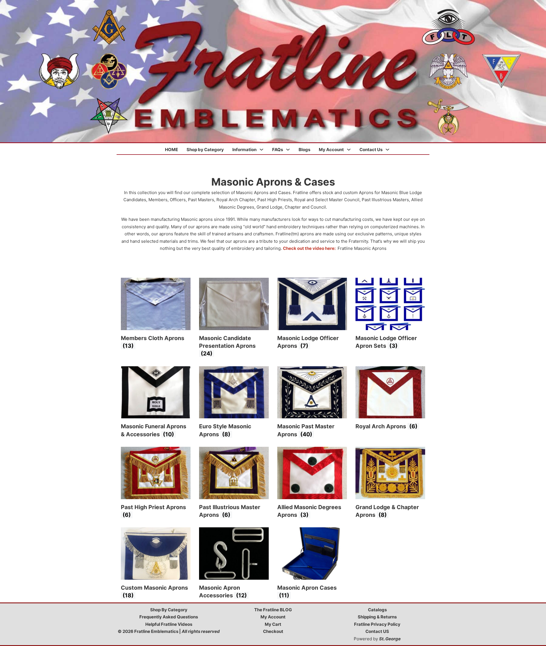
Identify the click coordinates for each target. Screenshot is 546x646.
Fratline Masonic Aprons (362, 248)
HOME (171, 149)
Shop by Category (205, 149)
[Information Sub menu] (261, 149)
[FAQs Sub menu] (288, 149)
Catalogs (377, 609)
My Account (331, 149)
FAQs (277, 149)
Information (244, 149)
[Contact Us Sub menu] (387, 149)
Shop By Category (168, 609)
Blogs (304, 149)
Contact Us (370, 149)
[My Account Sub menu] (349, 149)
